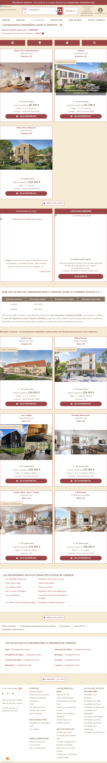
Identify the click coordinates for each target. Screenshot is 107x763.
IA (72, 11)
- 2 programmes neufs (73, 649)
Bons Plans (57, 20)
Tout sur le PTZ (63, 695)
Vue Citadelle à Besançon (15, 579)
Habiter (6, 20)
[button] (7, 758)
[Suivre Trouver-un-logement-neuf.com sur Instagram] (7, 693)
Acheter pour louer (64, 732)
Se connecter (34, 745)
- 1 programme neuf (23, 655)
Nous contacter (35, 713)
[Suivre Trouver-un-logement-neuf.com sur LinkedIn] (13, 693)
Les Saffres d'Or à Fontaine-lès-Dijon (20, 602)
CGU (31, 704)
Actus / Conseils (96, 20)
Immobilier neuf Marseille (94, 707)
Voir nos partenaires (37, 748)
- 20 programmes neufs (17, 649)
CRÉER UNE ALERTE (54, 203)
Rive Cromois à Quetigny (15, 591)
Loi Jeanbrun (38, 20)
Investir (20, 20)
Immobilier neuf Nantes (93, 717)
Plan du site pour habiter (12, 700)
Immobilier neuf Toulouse (94, 732)
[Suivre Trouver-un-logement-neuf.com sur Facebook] (2, 693)
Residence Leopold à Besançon (51, 602)
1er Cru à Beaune (12, 595)
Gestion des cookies (37, 710)
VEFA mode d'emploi (65, 698)
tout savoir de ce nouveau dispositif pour (54, 2)
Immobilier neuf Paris (92, 723)
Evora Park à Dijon (13, 583)
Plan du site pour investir (12, 703)
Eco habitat (34, 729)
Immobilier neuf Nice (92, 720)
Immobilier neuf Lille (92, 701)
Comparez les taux (55, 679)
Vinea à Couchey (45, 587)
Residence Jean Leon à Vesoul (51, 579)
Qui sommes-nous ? (37, 707)
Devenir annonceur (37, 742)
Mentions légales (36, 691)
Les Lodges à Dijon (13, 587)
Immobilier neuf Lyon (92, 704)
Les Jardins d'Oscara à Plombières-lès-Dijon (53, 596)
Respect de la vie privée (39, 695)
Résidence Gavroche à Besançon (52, 591)
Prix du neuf (75, 20)
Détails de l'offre (81, 93)
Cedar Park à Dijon (46, 583)
